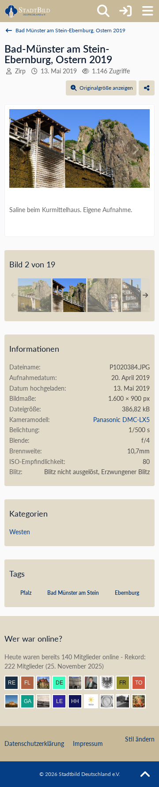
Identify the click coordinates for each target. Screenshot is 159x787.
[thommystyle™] (94, 683)
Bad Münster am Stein (73, 592)
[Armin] (110, 683)
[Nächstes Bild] (135, 149)
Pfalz (25, 592)
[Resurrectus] (142, 701)
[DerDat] (46, 701)
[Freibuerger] (126, 683)
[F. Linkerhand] (31, 683)
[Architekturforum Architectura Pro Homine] (28, 11)
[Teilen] (147, 87)
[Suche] (103, 11)
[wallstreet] (15, 701)
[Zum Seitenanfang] (145, 775)
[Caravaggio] (94, 701)
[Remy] (15, 683)
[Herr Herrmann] (78, 701)
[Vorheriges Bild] (24, 149)
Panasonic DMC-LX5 (121, 419)
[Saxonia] (110, 701)
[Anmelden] (125, 11)
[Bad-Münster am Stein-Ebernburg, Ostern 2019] (34, 295)
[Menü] (147, 11)
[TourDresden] (142, 683)
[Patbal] (126, 701)
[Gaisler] (31, 701)
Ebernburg (127, 592)
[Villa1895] (46, 683)
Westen (19, 532)
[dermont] (62, 683)
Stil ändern (140, 739)
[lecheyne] (62, 701)
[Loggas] (78, 683)
